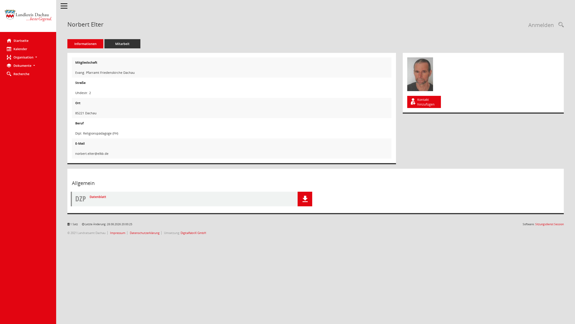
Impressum (117, 233)
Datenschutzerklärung (144, 233)
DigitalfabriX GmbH (193, 233)
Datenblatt (98, 197)
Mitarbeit (122, 44)
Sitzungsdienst (549, 224)
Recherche (21, 74)
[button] (28, 57)
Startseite (21, 40)
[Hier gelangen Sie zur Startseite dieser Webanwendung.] (28, 17)
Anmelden (541, 25)
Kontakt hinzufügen (426, 101)
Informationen (85, 44)
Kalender (20, 49)
